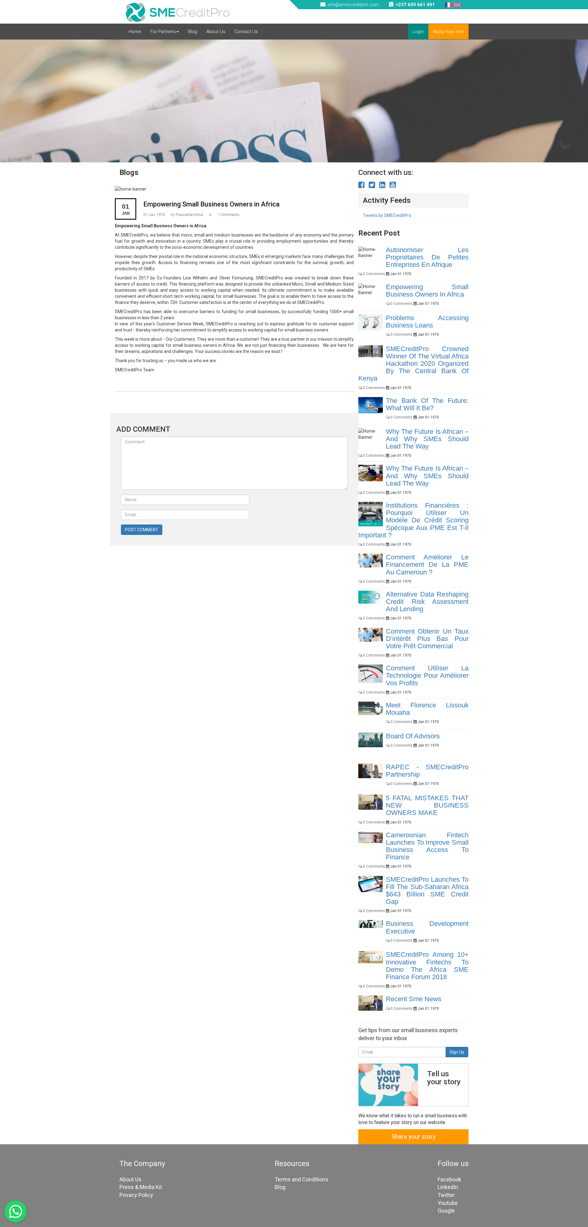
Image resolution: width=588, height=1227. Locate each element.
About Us (215, 31)
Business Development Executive (427, 927)
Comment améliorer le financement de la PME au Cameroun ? (427, 564)
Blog (192, 31)
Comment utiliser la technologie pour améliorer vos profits (427, 675)
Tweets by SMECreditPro (387, 215)
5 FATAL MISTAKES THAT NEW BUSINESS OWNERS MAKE (427, 805)
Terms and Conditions (301, 1179)
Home (135, 31)
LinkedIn (448, 1187)
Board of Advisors (413, 736)
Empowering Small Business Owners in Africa (211, 204)
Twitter (446, 1195)
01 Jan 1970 (154, 214)
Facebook (449, 1179)
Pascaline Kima (189, 214)
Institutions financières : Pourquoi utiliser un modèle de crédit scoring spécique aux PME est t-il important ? (413, 520)
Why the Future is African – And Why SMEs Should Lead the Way (427, 439)
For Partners (163, 31)
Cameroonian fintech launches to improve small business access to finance (427, 846)
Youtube (448, 1203)
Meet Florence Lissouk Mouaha (427, 708)
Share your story (413, 1136)
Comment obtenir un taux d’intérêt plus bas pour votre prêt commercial (427, 638)
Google (446, 1210)
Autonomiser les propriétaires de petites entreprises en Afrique (427, 257)
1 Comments (228, 214)
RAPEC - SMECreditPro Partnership (427, 770)
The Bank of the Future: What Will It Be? (427, 404)
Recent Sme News (413, 999)
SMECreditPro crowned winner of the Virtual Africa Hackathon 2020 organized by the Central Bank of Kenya (413, 363)
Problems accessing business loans (427, 321)
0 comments (373, 274)
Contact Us (246, 31)
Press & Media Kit (140, 1187)
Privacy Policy (136, 1195)
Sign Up (457, 1052)
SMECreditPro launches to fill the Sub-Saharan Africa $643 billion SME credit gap (427, 891)
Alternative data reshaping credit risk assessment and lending (427, 601)
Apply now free (448, 31)
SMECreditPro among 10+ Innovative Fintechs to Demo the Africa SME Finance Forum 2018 (427, 966)
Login (418, 31)
